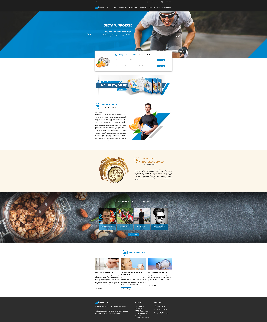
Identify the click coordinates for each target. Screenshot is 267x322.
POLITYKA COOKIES (141, 314)
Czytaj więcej (99, 288)
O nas (115, 7)
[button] (131, 48)
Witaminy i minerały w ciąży (104, 272)
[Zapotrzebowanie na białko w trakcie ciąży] (133, 263)
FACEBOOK (138, 308)
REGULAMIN (139, 310)
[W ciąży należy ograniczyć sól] (160, 263)
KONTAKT (138, 316)
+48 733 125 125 (168, 2)
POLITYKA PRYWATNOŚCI (143, 312)
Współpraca (152, 7)
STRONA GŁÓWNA (140, 306)
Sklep (158, 7)
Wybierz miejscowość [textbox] (142, 65)
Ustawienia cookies (142, 318)
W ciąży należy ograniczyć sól (158, 272)
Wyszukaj (161, 60)
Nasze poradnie (133, 7)
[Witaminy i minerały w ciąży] (107, 263)
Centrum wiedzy (143, 7)
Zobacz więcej (133, 234)
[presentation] (89, 35)
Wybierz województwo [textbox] (121, 65)
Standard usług (123, 7)
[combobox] (124, 66)
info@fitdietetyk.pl (154, 2)
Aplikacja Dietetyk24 (166, 7)
